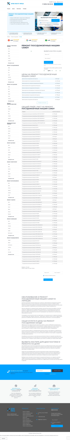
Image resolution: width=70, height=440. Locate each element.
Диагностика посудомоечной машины (30, 78)
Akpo (9, 93)
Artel (9, 195)
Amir (9, 150)
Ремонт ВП (25, 417)
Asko (9, 133)
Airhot (9, 169)
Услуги (8, 8)
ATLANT (9, 79)
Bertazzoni (10, 233)
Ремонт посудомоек (14, 36)
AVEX (9, 138)
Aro (8, 72)
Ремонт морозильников (13, 180)
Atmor (9, 135)
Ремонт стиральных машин (12, 46)
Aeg (9, 113)
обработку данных (52, 275)
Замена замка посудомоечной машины (30, 99)
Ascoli (9, 131)
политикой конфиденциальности (51, 435)
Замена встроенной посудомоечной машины (31, 85)
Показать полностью (42, 102)
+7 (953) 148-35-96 (47, 4)
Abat (9, 67)
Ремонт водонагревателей (11, 104)
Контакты (19, 8)
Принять (3, 438)
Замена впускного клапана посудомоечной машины (32, 83)
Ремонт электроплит (27, 420)
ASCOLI (9, 77)
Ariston (9, 60)
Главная (8, 36)
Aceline (9, 247)
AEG (9, 48)
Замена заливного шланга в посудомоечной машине (32, 97)
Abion (9, 242)
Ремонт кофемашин (12, 218)
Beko (9, 209)
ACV (9, 111)
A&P (9, 106)
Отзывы (24, 8)
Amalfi (9, 116)
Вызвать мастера (48, 62)
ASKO (9, 204)
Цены (13, 8)
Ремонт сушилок (11, 199)
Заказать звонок (58, 4)
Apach (9, 173)
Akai (9, 51)
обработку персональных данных (52, 22)
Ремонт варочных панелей (11, 123)
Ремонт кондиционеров (13, 237)
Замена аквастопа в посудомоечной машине (31, 81)
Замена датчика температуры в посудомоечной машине (33, 90)
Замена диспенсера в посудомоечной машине (31, 92)
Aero (9, 249)
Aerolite (9, 252)
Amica (9, 188)
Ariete (9, 228)
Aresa (9, 58)
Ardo (9, 96)
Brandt (9, 214)
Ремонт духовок (26, 418)
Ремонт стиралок (26, 411)
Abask (9, 240)
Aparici (9, 118)
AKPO (9, 128)
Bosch (9, 211)
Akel (9, 53)
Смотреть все (11, 63)
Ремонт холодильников (13, 65)
